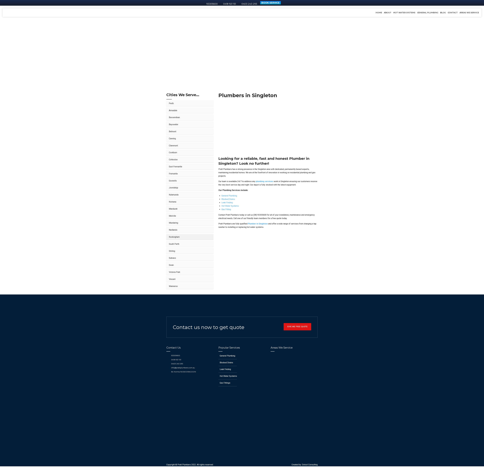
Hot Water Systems (404, 12)
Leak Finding (227, 202)
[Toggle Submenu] (209, 103)
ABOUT (387, 12)
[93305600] (167, 355)
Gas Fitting (226, 209)
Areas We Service (236, 46)
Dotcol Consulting (310, 464)
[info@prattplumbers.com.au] (167, 367)
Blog (443, 12)
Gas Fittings (225, 383)
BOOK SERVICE (270, 2)
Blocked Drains (228, 199)
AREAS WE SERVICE (469, 12)
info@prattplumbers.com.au (183, 368)
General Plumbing (427, 12)
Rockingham (261, 46)
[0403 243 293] (167, 363)
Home (379, 12)
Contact (453, 12)
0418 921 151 (176, 360)
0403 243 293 (177, 364)
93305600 (212, 4)
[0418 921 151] (167, 359)
